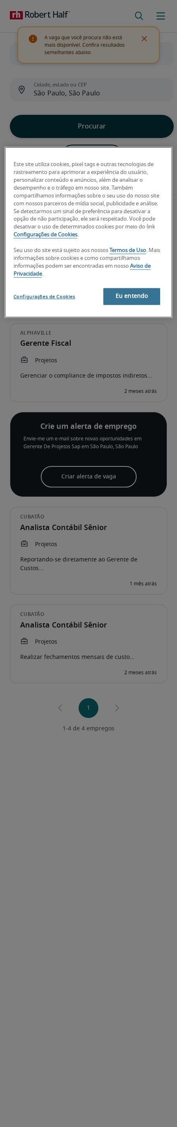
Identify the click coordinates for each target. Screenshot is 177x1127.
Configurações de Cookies (45, 235)
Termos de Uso (127, 250)
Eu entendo (132, 297)
